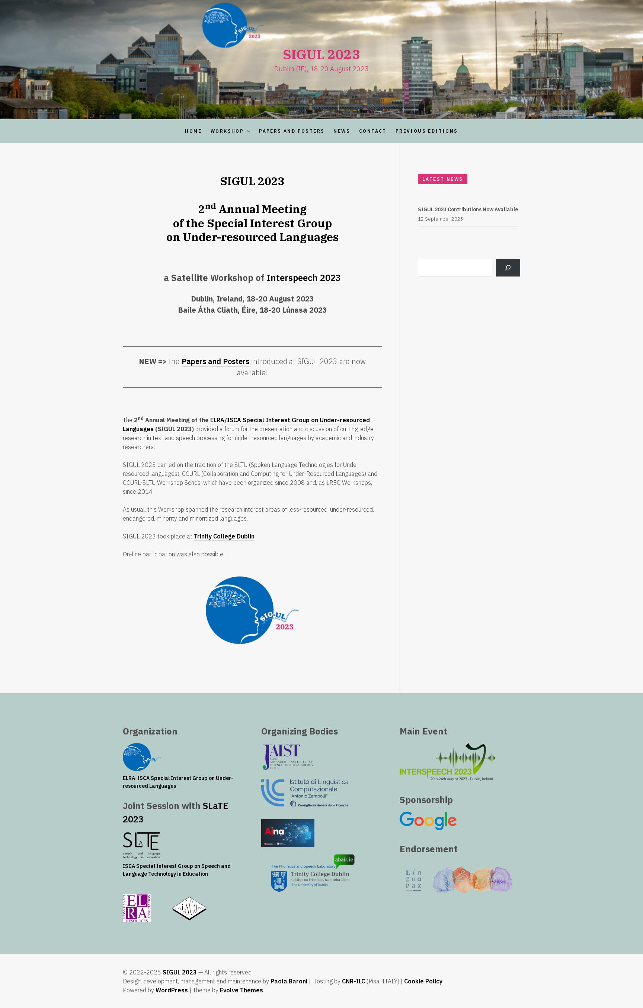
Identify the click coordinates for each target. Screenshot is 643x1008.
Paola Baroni (289, 981)
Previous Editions (427, 131)
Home (193, 131)
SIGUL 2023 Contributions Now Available (468, 209)
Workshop (227, 131)
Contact (373, 131)
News (341, 131)
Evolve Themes (241, 990)
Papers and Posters (291, 131)
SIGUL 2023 (180, 972)
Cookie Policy (423, 981)
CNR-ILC (353, 981)
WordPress (172, 990)
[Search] (508, 268)
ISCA (234, 420)
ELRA (217, 420)
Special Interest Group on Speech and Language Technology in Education (177, 870)
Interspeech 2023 (304, 278)
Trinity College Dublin (224, 536)
